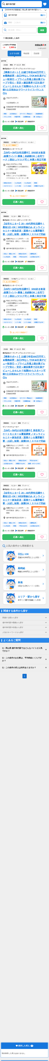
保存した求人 (24, 1046)
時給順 (26, 53)
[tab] (24, 617)
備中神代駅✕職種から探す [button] (12, 623)
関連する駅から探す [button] (10, 618)
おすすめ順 (14, 53)
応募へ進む (18, 128)
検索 (42, 30)
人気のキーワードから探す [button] (13, 632)
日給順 (36, 53)
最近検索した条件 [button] (12, 38)
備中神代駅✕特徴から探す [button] (12, 627)
